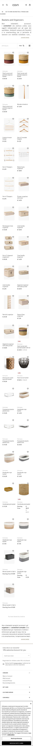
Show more (25, 37)
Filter (20, 45)
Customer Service (8, 692)
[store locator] (26, 5)
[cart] (29, 5)
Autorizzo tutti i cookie (16, 743)
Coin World (6, 697)
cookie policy (10, 734)
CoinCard (5, 672)
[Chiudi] (31, 704)
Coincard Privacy (7, 680)
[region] (16, 723)
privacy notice (18, 663)
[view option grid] (29, 45)
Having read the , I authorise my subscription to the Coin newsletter (17, 663)
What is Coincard (7, 676)
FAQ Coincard (6, 678)
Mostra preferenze (16, 738)
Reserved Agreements (9, 683)
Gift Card (5, 687)
